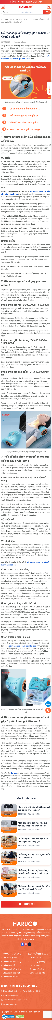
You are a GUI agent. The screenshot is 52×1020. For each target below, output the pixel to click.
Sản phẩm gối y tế (37, 973)
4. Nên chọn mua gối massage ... (25, 129)
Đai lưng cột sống (37, 969)
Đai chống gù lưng (37, 961)
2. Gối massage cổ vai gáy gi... (23, 115)
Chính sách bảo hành (12, 965)
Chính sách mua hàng (12, 961)
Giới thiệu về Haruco (11, 958)
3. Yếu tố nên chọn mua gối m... (24, 122)
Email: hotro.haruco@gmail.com (15, 1000)
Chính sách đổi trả (10, 977)
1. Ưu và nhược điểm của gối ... (23, 108)
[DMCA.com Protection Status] (20, 1017)
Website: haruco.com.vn (11, 1004)
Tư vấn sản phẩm (20, 19)
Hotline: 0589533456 (10, 995)
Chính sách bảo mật (11, 973)
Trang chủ (8, 19)
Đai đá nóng (35, 965)
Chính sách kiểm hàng (12, 969)
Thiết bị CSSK (35, 958)
